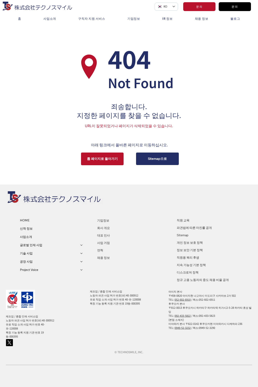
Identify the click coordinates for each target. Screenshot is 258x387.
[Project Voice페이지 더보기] (81, 270)
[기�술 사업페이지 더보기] (81, 253)
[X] (9, 342)
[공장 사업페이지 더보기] (81, 262)
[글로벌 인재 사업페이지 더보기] (81, 245)
